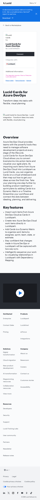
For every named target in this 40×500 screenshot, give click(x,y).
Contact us (24, 373)
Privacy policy (10, 80)
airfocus (23, 332)
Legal (14, 476)
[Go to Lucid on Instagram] (13, 493)
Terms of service (20, 80)
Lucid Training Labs (10, 429)
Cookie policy (29, 481)
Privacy (6, 476)
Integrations (25, 338)
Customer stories (27, 380)
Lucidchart (24, 325)
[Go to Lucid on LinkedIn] (4, 493)
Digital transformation (9, 353)
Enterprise (7, 318)
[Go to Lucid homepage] (10, 3)
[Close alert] (36, 14)
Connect (20, 54)
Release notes (8, 455)
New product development (8, 367)
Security (6, 415)
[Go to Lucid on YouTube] (22, 493)
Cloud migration (9, 360)
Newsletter (7, 449)
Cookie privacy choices (12, 481)
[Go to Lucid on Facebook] (18, 493)
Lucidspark (24, 318)
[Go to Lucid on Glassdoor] (27, 493)
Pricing (5, 332)
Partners (6, 442)
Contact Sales (8, 325)
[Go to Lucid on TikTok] (31, 493)
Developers (7, 408)
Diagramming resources (8, 380)
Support (28, 80)
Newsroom (24, 360)
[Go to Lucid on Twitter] (9, 493)
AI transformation (10, 373)
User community (9, 435)
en (7, 470)
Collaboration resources (8, 387)
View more (7, 394)
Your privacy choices (15, 486)
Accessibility (25, 387)
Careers (23, 367)
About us (23, 353)
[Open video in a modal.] (20, 293)
